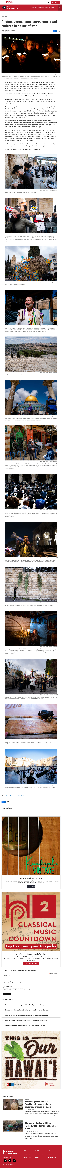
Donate (56, 2)
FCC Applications (52, 1157)
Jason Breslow (28, 1109)
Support (50, 1154)
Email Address (7, 975)
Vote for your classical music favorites (31, 954)
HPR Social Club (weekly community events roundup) (17, 989)
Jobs (49, 1150)
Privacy (37, 1157)
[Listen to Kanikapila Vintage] (31, 846)
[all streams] (60, 8)
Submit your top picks (31, 964)
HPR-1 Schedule (27, 1154)
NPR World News (20, 795)
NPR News (4, 16)
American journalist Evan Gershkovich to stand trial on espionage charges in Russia (38, 1104)
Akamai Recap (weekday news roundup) (14, 988)
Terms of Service (39, 1154)
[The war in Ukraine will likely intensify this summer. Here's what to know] (13, 1126)
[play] (4, 7)
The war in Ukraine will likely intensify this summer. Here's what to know (42, 1126)
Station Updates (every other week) (12, 982)
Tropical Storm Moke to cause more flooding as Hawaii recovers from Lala (25, 1025)
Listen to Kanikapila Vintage (31, 878)
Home (24, 1150)
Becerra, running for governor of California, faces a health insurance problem (26, 1020)
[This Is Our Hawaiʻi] (31, 1060)
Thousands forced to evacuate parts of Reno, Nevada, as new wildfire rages (25, 1005)
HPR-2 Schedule (27, 1157)
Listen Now (31, 886)
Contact (37, 1150)
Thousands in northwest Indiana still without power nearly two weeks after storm (27, 1010)
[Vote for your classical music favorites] (31, 921)
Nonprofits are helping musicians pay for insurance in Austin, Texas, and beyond (26, 1015)
